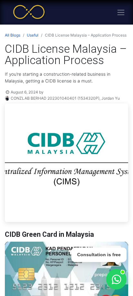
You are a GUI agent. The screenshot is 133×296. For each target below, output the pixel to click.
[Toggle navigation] (121, 12)
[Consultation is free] (116, 279)
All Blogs (12, 35)
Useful (32, 35)
